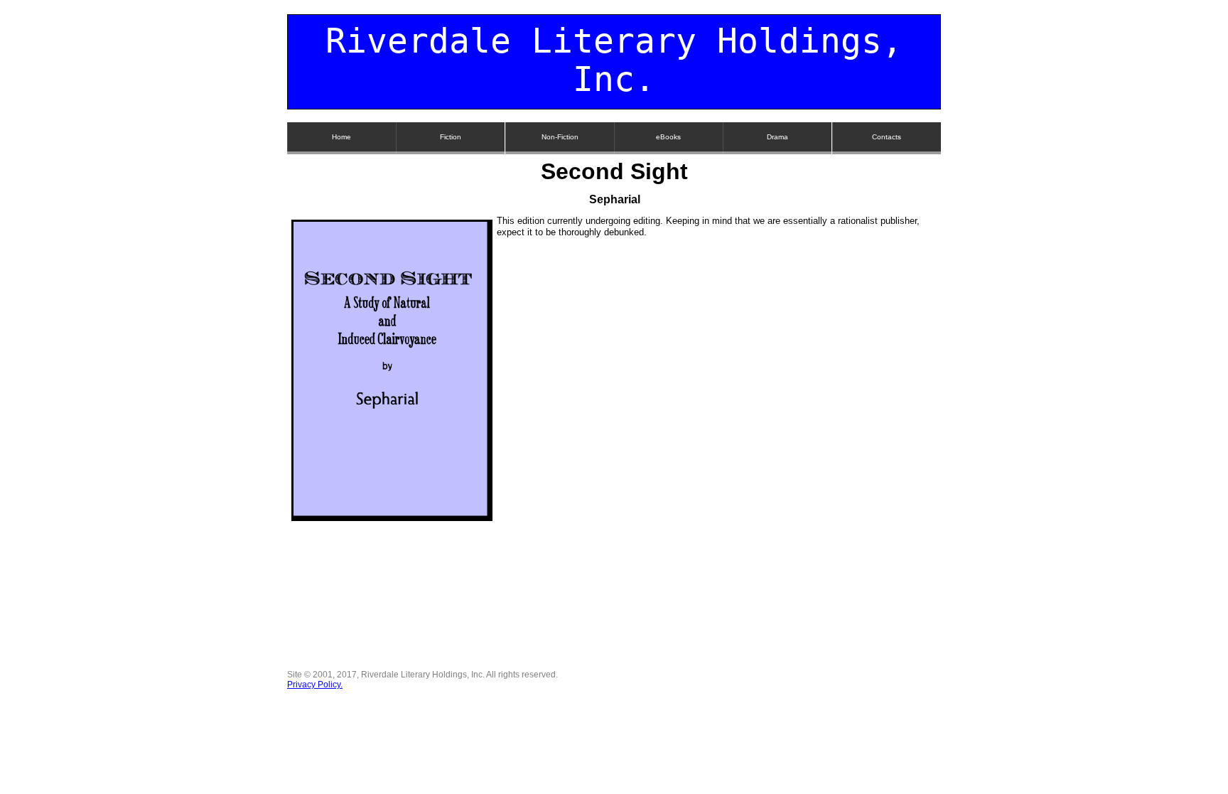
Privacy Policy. (315, 685)
